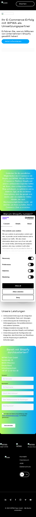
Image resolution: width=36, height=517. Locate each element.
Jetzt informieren (13, 41)
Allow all (18, 286)
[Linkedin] (6, 500)
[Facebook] (16, 500)
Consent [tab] (7, 224)
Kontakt (23, 457)
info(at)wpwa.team (9, 368)
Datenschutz (25, 467)
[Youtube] (30, 500)
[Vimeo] (26, 500)
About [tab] (29, 224)
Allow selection (18, 291)
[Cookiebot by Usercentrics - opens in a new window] (25, 218)
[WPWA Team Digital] (6, 4)
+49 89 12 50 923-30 (10, 370)
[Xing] (10, 500)
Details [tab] (18, 224)
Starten (22, 4)
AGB (21, 463)
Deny (18, 297)
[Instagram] (20, 500)
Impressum (24, 460)
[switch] (31, 264)
